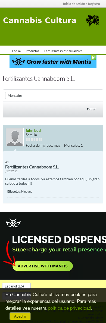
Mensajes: (72, 145)
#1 (7, 162)
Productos (32, 51)
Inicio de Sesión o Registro (81, 4)
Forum (16, 51)
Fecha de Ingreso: (39, 145)
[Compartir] (97, 145)
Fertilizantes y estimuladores (63, 51)
